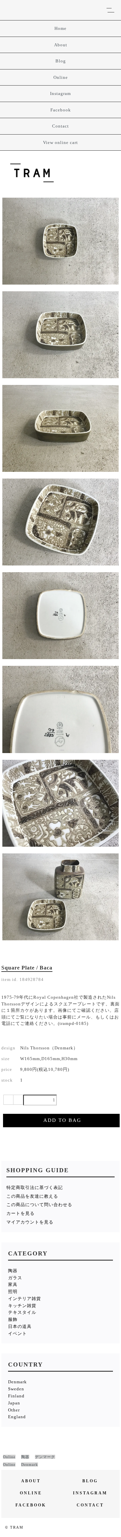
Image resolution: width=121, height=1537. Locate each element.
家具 (12, 1284)
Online (60, 77)
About (60, 44)
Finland (16, 1395)
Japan (14, 1402)
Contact (60, 126)
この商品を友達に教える (32, 1196)
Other (14, 1409)
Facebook (60, 109)
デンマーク (45, 1457)
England (17, 1416)
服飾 (12, 1319)
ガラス (15, 1277)
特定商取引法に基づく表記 (34, 1187)
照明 (12, 1291)
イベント (17, 1333)
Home (60, 28)
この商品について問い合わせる (39, 1204)
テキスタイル (22, 1312)
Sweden (16, 1388)
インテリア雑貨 (24, 1298)
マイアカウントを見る (29, 1222)
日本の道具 (20, 1326)
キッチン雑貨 (22, 1305)
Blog (60, 60)
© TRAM (14, 1527)
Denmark (17, 1381)
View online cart (60, 142)
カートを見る (20, 1213)
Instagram (60, 93)
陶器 (12, 1270)
